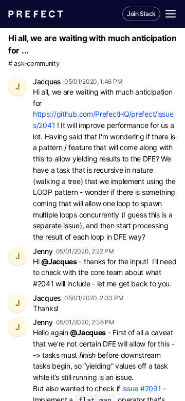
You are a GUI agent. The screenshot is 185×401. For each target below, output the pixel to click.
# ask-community (34, 63)
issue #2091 (141, 388)
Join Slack (141, 13)
